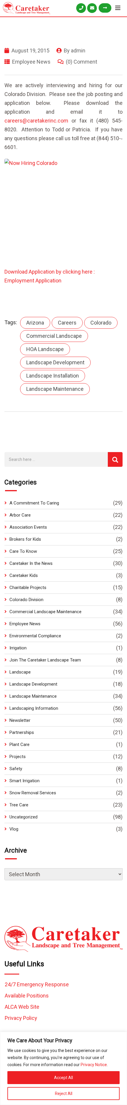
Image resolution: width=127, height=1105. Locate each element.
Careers (67, 323)
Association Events (28, 527)
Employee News (31, 62)
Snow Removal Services (32, 792)
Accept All (63, 1077)
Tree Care (18, 805)
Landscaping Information (33, 708)
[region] (63, 1068)
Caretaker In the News (31, 563)
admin (78, 50)
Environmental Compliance (35, 635)
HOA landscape (45, 349)
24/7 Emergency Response (37, 984)
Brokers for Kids (25, 539)
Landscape (20, 672)
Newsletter (19, 720)
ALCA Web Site (22, 1007)
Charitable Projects (27, 587)
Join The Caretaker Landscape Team (45, 660)
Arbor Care (20, 515)
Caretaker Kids (23, 575)
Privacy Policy (21, 1018)
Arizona (35, 323)
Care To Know (23, 551)
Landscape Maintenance (55, 389)
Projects (17, 756)
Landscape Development (55, 362)
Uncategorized (23, 817)
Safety (15, 768)
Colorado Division (26, 599)
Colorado (100, 323)
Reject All (63, 1093)
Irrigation (18, 648)
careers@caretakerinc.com (36, 121)
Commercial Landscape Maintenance (45, 611)
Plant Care (19, 744)
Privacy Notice (94, 1064)
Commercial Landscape (54, 336)
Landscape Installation (52, 376)
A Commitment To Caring (34, 503)
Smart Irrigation (24, 780)
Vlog (13, 829)
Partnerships (21, 732)
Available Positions (27, 995)
